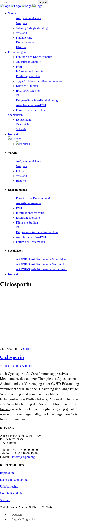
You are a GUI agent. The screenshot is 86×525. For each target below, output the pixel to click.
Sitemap (5, 500)
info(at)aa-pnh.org (23, 457)
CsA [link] (34, 374)
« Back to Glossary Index (16, 365)
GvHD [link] (56, 384)
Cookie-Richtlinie (11, 493)
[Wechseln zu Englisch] (23, 143)
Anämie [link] (5, 384)
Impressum (7, 473)
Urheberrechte (9, 486)
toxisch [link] (5, 409)
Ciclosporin (12, 357)
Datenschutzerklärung (14, 479)
